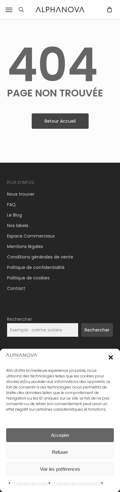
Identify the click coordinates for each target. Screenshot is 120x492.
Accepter (60, 435)
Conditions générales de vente (40, 257)
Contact (16, 288)
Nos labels (17, 225)
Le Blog (14, 215)
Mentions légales (25, 246)
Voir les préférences (60, 469)
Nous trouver (20, 194)
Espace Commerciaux (31, 236)
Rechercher (19, 319)
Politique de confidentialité (78, 483)
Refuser (60, 452)
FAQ (11, 204)
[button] (9, 9)
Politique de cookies (32, 483)
